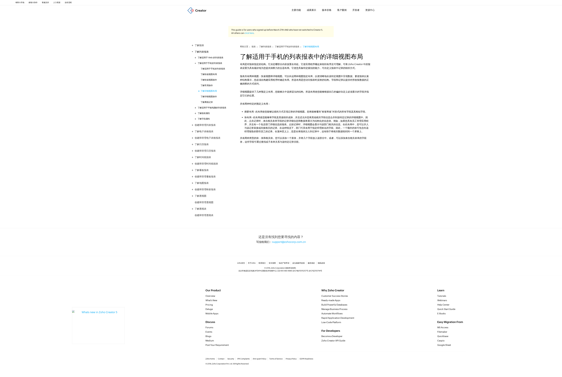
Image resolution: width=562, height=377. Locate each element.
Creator (200, 10)
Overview (210, 296)
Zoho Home (210, 359)
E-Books (441, 313)
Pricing (209, 304)
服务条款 (311, 263)
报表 (254, 47)
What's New (211, 300)
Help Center (443, 304)
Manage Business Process (334, 309)
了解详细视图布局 (209, 91)
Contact (221, 359)
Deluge (209, 309)
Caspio (440, 340)
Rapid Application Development (337, 318)
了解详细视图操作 (209, 96)
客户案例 (342, 10)
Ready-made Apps (330, 300)
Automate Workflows (332, 313)
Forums (209, 327)
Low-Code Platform (331, 322)
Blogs (208, 336)
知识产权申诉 (284, 263)
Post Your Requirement (217, 345)
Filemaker (442, 332)
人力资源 (56, 2)
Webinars (442, 300)
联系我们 (262, 263)
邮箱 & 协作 (33, 2)
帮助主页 (244, 47)
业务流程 (68, 2)
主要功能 (296, 10)
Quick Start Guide (446, 309)
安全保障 (272, 263)
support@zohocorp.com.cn (289, 241)
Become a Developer (331, 336)
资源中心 (370, 10)
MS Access (442, 327)
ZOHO (6, 2)
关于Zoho (252, 263)
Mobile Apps (211, 313)
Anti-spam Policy (259, 359)
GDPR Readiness (306, 359)
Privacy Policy (291, 359)
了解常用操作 (207, 85)
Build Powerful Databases (334, 304)
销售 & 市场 (20, 2)
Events (208, 332)
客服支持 (45, 2)
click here (249, 33)
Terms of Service (276, 359)
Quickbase (442, 336)
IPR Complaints (243, 359)
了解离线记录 (207, 102)
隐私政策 (321, 263)
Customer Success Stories (334, 296)
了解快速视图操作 (209, 80)
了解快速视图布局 (209, 74)
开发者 (355, 10)
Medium (209, 340)
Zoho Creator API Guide (333, 340)
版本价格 (326, 10)
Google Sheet (444, 345)
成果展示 (311, 10)
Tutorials (441, 296)
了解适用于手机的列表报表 (213, 69)
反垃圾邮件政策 (298, 263)
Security (230, 359)
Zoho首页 (241, 263)
